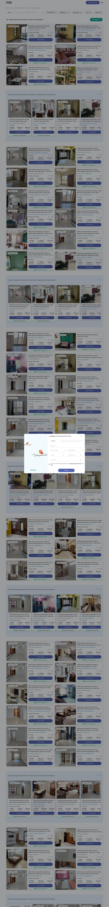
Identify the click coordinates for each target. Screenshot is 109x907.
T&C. (52, 465)
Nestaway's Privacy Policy (75, 463)
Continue (66, 470)
